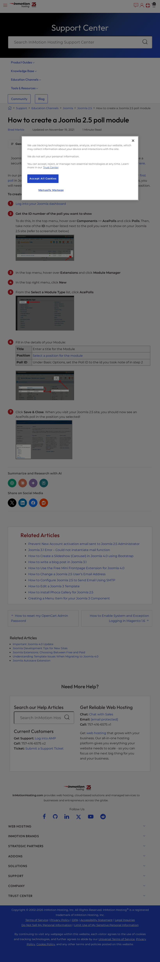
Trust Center (51, 167)
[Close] (133, 140)
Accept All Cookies (42, 178)
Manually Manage (51, 190)
